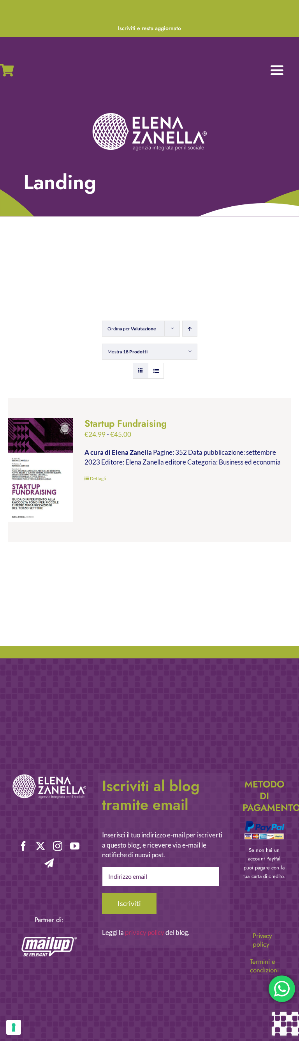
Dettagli (98, 478)
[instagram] (57, 846)
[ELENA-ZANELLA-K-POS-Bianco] (149, 114)
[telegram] (49, 863)
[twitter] (40, 846)
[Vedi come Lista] (156, 370)
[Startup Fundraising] (40, 470)
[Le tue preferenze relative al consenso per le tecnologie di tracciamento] (13, 1027)
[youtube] (74, 846)
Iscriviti (129, 903)
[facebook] (23, 846)
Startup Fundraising (125, 423)
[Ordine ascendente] (189, 329)
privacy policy (144, 932)
